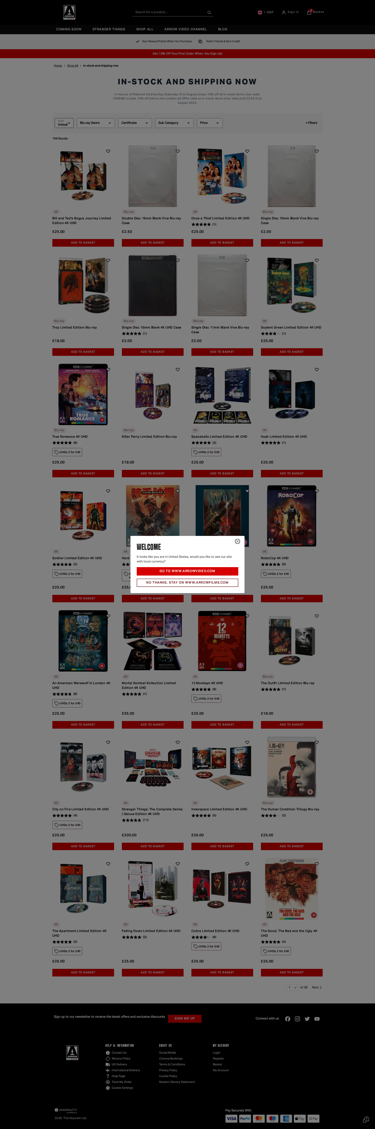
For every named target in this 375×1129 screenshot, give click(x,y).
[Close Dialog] (237, 541)
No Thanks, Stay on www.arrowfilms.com (187, 582)
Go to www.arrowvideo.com (187, 571)
